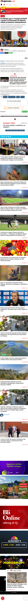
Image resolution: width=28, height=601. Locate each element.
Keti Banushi (7, 414)
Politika (8, 130)
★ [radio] (8, 104)
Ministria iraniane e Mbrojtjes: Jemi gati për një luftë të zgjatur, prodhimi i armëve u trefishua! (17, 586)
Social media (20, 130)
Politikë (2, 16)
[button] (2, 598)
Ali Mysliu (2, 63)
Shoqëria (14, 130)
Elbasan (2, 61)
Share (3, 52)
